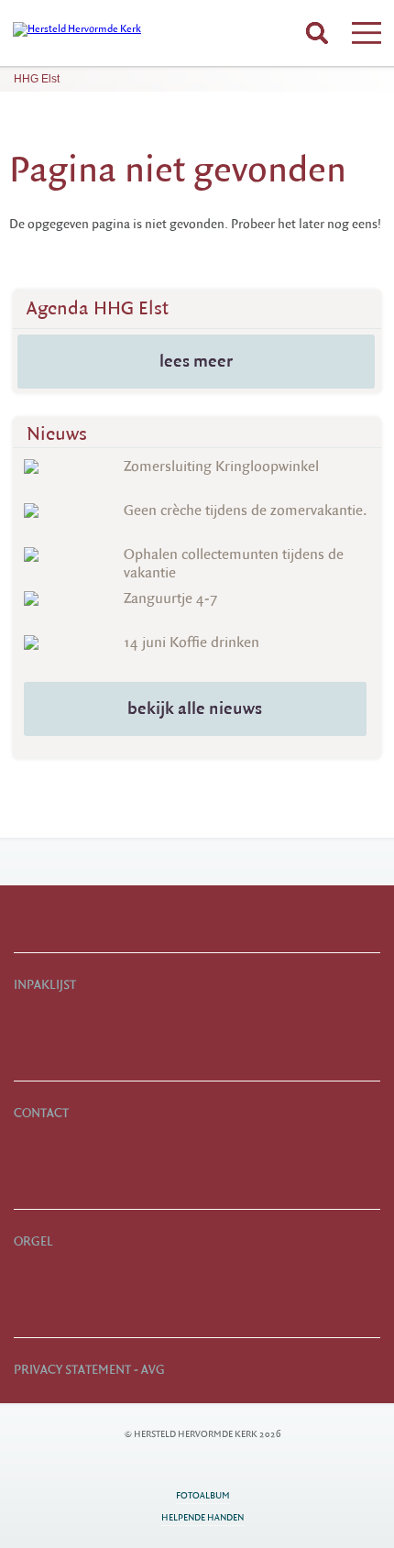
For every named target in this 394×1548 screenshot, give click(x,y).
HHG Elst (37, 78)
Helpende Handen (202, 1517)
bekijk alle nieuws (194, 708)
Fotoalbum (203, 1495)
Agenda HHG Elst (98, 308)
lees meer (196, 361)
